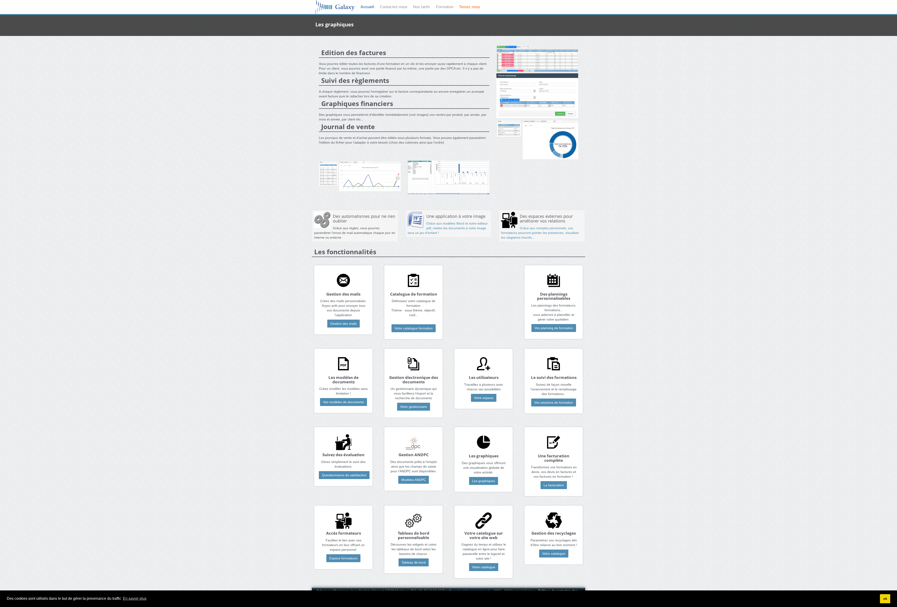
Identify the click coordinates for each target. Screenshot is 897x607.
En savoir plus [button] (134, 598)
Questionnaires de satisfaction (344, 475)
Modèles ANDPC (413, 480)
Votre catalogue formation (414, 328)
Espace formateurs (343, 558)
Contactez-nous (393, 7)
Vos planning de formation (553, 328)
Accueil (367, 7)
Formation (444, 7)
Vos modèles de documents (343, 402)
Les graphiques (483, 481)
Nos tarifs (421, 7)
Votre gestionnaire (413, 407)
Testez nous (469, 7)
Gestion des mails (343, 323)
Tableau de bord (414, 562)
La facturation (554, 485)
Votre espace (483, 398)
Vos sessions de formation (553, 402)
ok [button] (885, 598)
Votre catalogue (483, 567)
